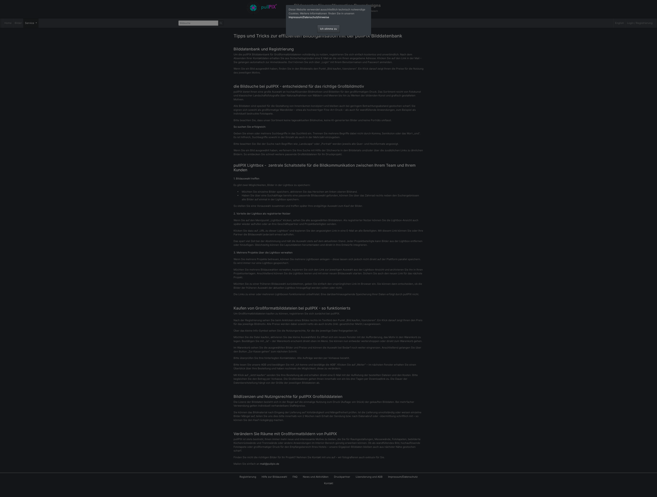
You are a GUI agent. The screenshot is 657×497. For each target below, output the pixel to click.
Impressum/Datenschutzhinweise (309, 17)
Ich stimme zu (328, 28)
